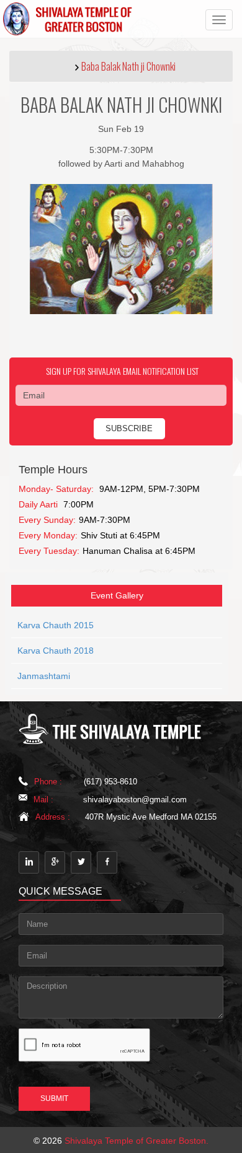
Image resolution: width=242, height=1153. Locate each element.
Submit (54, 1098)
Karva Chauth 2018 (55, 650)
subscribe (129, 428)
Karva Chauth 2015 (55, 625)
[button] (121, 66)
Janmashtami (43, 676)
